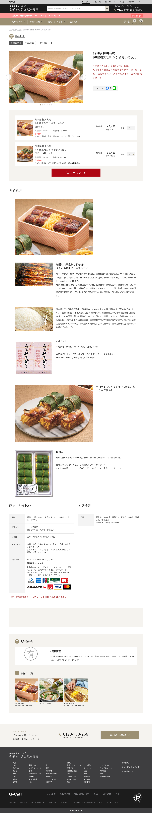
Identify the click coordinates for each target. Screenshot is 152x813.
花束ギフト (71, 768)
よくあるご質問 (112, 802)
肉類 (14, 774)
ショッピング (86, 2)
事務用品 (87, 776)
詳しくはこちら (74, 136)
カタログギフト (51, 779)
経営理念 (23, 802)
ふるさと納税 (97, 2)
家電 (68, 774)
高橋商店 (20, 36)
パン (30, 782)
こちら (60, 517)
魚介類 (15, 771)
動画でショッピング (74, 765)
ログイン (134, 23)
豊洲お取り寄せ (51, 774)
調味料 (31, 776)
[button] (40, 104)
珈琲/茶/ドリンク (35, 774)
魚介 (14, 30)
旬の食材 (49, 771)
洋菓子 (15, 779)
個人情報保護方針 (38, 802)
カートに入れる (78, 172)
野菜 (14, 776)
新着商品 (73, 21)
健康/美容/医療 (105, 776)
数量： (123, 128)
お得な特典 (130, 2)
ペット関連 (87, 765)
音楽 (85, 771)
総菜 (47, 768)
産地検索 (49, 776)
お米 (14, 765)
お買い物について (129, 771)
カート (141, 23)
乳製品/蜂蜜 (33, 779)
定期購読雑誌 (72, 771)
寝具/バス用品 (72, 779)
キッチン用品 (72, 776)
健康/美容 (49, 782)
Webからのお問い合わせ (120, 735)
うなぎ (19, 30)
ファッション (88, 768)
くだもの (16, 768)
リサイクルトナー (106, 765)
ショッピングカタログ (130, 767)
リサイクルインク (106, 768)
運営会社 (12, 802)
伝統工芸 (87, 782)
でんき (122, 2)
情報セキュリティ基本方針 (59, 802)
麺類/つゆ (32, 765)
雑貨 (68, 782)
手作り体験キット (45, 43)
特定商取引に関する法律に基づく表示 (88, 802)
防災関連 (103, 771)
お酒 (30, 771)
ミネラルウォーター (36, 768)
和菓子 (15, 782)
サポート (140, 2)
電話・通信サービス (111, 2)
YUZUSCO (29, 43)
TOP (10, 30)
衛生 (101, 774)
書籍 (85, 774)
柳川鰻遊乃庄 (16, 43)
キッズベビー (88, 779)
